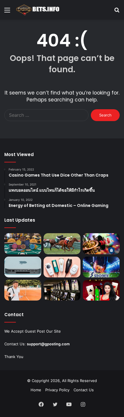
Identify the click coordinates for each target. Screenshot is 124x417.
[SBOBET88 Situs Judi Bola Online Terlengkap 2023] (101, 267)
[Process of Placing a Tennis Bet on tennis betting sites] (22, 290)
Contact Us (84, 390)
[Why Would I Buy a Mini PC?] (22, 267)
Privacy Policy (57, 390)
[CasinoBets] (37, 10)
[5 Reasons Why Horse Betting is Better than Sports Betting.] (62, 243)
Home (36, 390)
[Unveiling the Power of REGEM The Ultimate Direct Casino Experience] (22, 243)
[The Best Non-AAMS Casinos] (101, 243)
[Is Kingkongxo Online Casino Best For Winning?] (62, 290)
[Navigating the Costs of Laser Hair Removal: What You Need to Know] (62, 267)
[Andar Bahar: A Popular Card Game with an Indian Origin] (101, 290)
